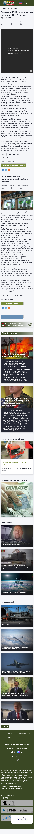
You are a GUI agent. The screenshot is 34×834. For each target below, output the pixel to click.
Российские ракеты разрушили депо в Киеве (15, 355)
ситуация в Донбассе (21, 158)
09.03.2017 (8, 21)
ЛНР (21, 296)
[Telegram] (6, 170)
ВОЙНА (3, 154)
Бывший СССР (12, 8)
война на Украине (13, 154)
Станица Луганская (7, 161)
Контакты (10, 737)
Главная (3, 8)
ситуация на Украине (8, 299)
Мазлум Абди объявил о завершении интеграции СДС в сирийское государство (16, 401)
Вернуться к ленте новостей (17, 744)
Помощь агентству (24, 733)
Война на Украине (7, 158)
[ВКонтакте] (3, 170)
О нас (10, 733)
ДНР (16, 296)
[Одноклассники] (9, 170)
